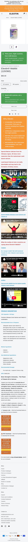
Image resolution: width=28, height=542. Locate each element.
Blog (2, 483)
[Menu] (1, 13)
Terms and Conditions (7, 497)
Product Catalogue (6, 471)
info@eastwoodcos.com (7, 514)
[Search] (26, 13)
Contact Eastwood (6, 499)
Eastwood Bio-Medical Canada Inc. (10, 66)
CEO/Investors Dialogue (7, 486)
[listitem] (14, 2)
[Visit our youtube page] (9, 526)
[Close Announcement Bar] (27, 2)
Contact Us (4, 488)
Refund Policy (4, 505)
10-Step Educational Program (9, 477)
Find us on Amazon (6, 473)
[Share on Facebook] (9, 114)
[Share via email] (18, 114)
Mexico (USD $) (13, 533)
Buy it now (14, 110)
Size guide (23, 80)
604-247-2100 (4, 516)
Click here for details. (17, 3)
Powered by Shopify (14, 538)
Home (2, 468)
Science (3, 475)
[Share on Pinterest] (15, 114)
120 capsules (6, 84)
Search (3, 495)
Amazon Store (15, 10)
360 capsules (16, 84)
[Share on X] (12, 114)
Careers (3, 501)
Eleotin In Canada (5, 481)
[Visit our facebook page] (2, 526)
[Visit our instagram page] (5, 526)
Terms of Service (5, 503)
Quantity (3, 88)
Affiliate (3, 479)
